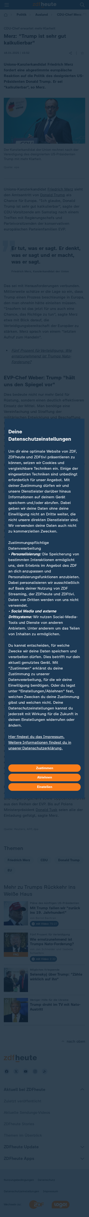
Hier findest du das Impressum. (36, 736)
